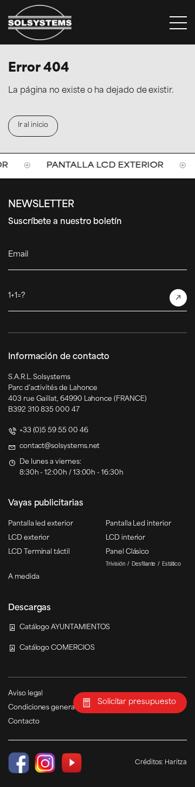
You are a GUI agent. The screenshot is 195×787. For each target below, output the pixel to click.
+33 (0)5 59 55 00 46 (54, 430)
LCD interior (125, 538)
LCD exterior (28, 538)
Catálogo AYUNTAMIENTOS (65, 627)
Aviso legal (25, 693)
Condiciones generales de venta (61, 708)
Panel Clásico (127, 552)
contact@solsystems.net (60, 446)
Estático (171, 564)
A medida (24, 577)
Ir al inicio (33, 125)
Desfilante (144, 564)
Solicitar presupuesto (137, 702)
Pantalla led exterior (40, 524)
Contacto (24, 722)
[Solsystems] (40, 22)
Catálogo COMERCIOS (57, 648)
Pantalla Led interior (138, 524)
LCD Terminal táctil (39, 552)
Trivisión (116, 564)
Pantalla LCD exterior (91, 165)
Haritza (176, 762)
